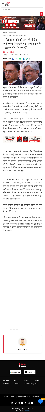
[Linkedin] (23, 59)
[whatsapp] (20, 59)
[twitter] (17, 59)
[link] (27, 59)
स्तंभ (15, 380)
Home (5, 32)
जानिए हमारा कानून (29, 383)
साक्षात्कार (16, 383)
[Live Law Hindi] (22, 342)
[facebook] (13, 59)
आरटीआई (27, 380)
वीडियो (37, 383)
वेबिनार (37, 380)
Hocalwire (26, 410)
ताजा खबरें (6, 383)
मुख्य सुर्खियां (12, 32)
